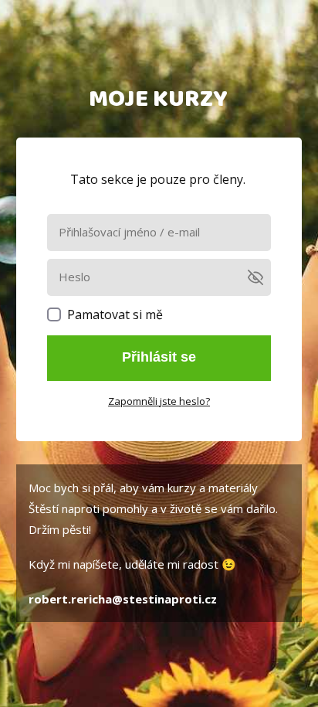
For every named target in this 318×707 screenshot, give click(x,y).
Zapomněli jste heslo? (159, 401)
